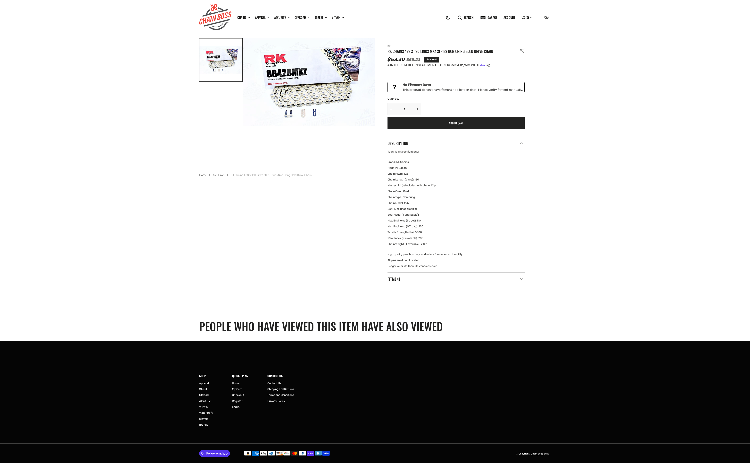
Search (468, 17)
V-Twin (336, 17)
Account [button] (509, 17)
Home (203, 175)
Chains (241, 17)
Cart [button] (547, 17)
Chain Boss (537, 453)
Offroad (300, 17)
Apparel (260, 17)
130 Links (218, 175)
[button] (448, 17)
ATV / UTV (280, 17)
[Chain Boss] (215, 17)
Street (318, 17)
